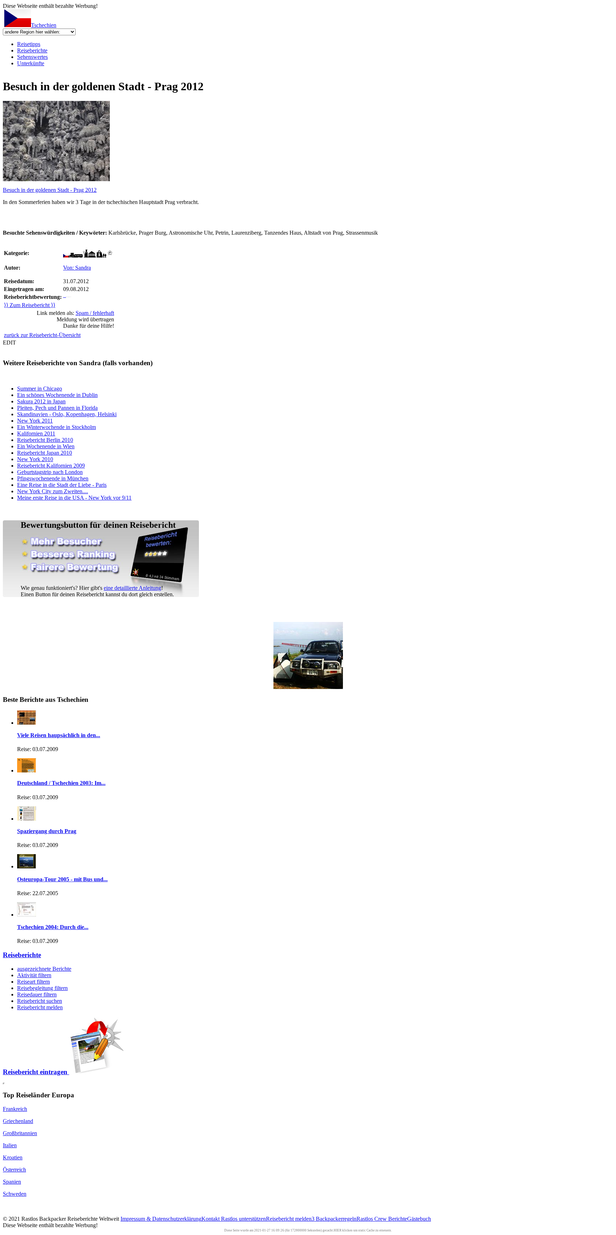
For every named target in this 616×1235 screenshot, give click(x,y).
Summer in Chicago (39, 389)
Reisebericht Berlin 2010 (45, 440)
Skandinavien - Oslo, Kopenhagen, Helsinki (67, 414)
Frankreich (15, 1109)
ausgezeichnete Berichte (44, 969)
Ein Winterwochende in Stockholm (56, 427)
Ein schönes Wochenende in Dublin (57, 395)
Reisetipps (28, 44)
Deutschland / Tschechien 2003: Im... (61, 783)
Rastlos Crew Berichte (381, 1219)
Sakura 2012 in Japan (41, 401)
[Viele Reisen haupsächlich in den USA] (26, 723)
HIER (338, 1230)
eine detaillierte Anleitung (132, 588)
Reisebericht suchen (39, 1001)
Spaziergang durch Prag (46, 831)
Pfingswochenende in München (52, 478)
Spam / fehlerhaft (95, 313)
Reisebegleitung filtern (42, 988)
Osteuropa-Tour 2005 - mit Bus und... (62, 879)
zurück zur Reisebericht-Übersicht (42, 335)
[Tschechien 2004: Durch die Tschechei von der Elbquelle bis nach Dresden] (26, 915)
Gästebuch (419, 1219)
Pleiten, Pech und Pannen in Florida (57, 408)
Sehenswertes (32, 57)
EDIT (9, 343)
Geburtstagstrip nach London (50, 472)
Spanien (12, 1182)
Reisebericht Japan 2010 (44, 453)
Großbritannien (20, 1133)
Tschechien (43, 25)
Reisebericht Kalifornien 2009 (51, 466)
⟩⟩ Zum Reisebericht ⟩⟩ (29, 305)
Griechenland (18, 1121)
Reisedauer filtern (37, 994)
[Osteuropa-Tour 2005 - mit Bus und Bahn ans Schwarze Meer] (26, 866)
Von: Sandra (77, 268)
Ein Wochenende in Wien (46, 446)
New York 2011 (35, 421)
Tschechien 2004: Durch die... (52, 927)
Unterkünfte (30, 63)
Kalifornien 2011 (36, 433)
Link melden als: (75, 313)
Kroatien (12, 1157)
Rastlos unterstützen (243, 1219)
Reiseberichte (32, 50)
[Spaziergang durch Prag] (26, 819)
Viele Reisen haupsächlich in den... (58, 735)
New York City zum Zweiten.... (52, 491)
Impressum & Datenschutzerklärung (160, 1219)
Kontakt (211, 1219)
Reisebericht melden (40, 1007)
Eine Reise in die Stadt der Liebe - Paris (62, 485)
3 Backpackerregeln (334, 1219)
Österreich (14, 1170)
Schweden (14, 1194)
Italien (10, 1145)
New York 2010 (35, 459)
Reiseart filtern (33, 982)
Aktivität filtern (34, 975)
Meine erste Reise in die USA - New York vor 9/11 (74, 498)
